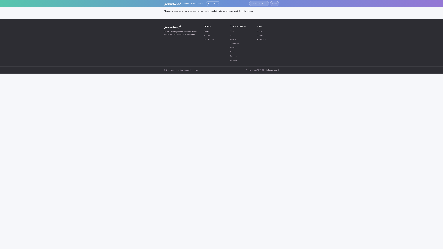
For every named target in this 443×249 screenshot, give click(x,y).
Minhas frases (197, 3)
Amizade (233, 60)
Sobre (259, 31)
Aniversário (234, 43)
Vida (232, 31)
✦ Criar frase (213, 3)
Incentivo (233, 56)
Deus (232, 52)
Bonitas (233, 39)
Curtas (232, 48)
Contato (260, 35)
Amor (232, 35)
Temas (186, 3)
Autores (207, 35)
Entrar (274, 3)
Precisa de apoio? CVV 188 (255, 70)
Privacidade (261, 39)
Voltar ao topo (272, 70)
